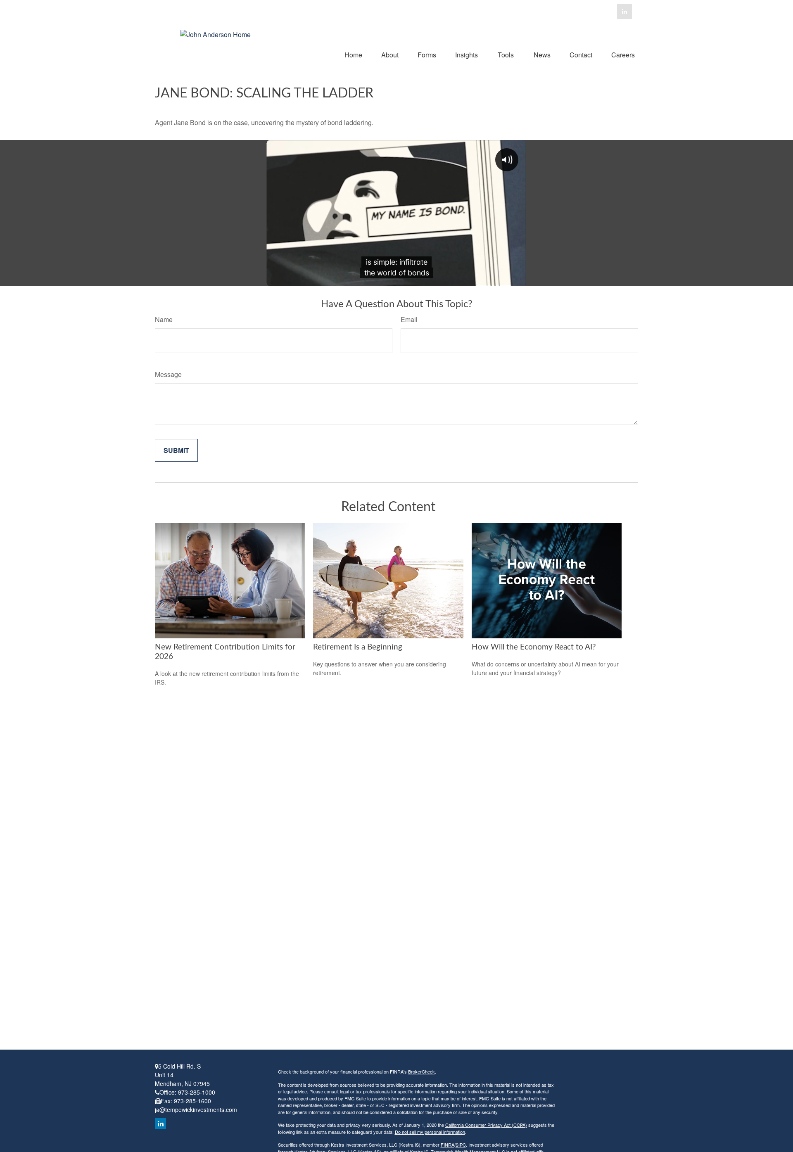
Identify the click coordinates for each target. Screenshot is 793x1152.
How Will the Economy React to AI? (534, 647)
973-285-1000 (196, 1092)
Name (164, 319)
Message (168, 374)
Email (409, 319)
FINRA (447, 1144)
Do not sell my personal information (430, 1131)
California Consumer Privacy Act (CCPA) (486, 1124)
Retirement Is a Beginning (357, 647)
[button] (353, 54)
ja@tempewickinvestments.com (196, 1109)
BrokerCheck (421, 1071)
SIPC (461, 1144)
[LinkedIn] (624, 11)
